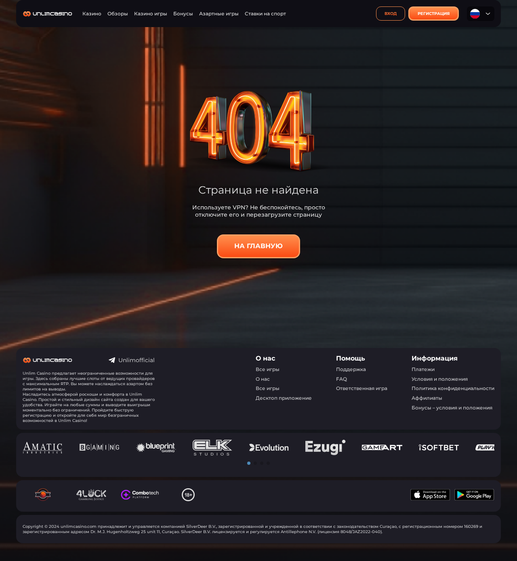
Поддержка (351, 369)
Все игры (268, 369)
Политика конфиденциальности (453, 388)
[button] (248, 463)
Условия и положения (440, 379)
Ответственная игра (361, 388)
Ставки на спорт (265, 14)
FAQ (341, 379)
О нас (263, 379)
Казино (91, 14)
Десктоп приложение (284, 398)
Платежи (423, 369)
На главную (258, 246)
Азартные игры (219, 14)
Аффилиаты (427, 398)
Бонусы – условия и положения (452, 408)
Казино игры (150, 14)
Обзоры (117, 14)
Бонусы (183, 14)
